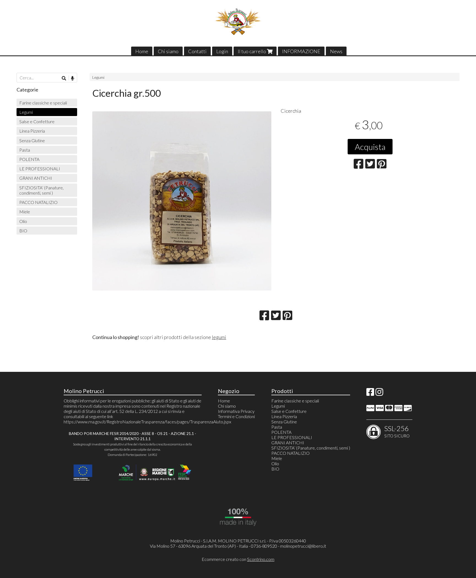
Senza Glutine (32, 140)
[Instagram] (379, 393)
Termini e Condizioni (236, 416)
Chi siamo (168, 51)
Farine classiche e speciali (43, 102)
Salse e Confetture (37, 121)
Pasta (24, 149)
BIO (23, 230)
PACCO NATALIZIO (38, 202)
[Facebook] (370, 393)
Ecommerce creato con (238, 559)
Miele (24, 211)
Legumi (98, 77)
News (336, 51)
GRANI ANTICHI (35, 178)
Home (141, 51)
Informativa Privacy (236, 411)
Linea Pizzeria (32, 130)
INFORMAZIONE (301, 51)
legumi (219, 337)
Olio (23, 221)
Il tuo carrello (252, 51)
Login (222, 51)
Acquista (370, 147)
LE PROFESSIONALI (39, 168)
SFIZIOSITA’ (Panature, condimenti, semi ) (41, 190)
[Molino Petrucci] (238, 22)
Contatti (197, 51)
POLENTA (29, 159)
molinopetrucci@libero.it (303, 546)
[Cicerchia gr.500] (181, 201)
